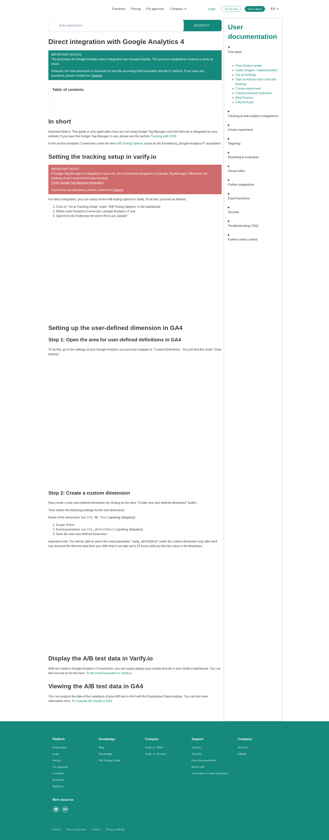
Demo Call (198, 766)
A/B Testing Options (130, 143)
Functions (118, 8)
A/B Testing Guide (109, 760)
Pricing (136, 8)
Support (96, 75)
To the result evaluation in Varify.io (109, 673)
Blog (101, 747)
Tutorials (197, 753)
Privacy (96, 829)
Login (212, 8)
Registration (60, 747)
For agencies (155, 8)
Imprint (57, 829)
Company (176, 8)
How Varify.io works (249, 65)
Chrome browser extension (254, 93)
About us (243, 747)
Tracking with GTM (163, 136)
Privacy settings (115, 829)
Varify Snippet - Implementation (257, 70)
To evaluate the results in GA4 (92, 701)
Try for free (231, 8)
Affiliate (242, 753)
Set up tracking (246, 74)
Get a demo (255, 8)
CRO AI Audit (244, 102)
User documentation (204, 760)
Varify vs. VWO (154, 747)
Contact (196, 747)
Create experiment (248, 88)
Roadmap (58, 779)
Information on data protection (210, 773)
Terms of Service (76, 829)
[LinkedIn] (56, 809)
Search (201, 25)
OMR (65, 809)
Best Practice (244, 97)
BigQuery (58, 786)
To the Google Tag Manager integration (77, 182)
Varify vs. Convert (155, 753)
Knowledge (105, 753)
